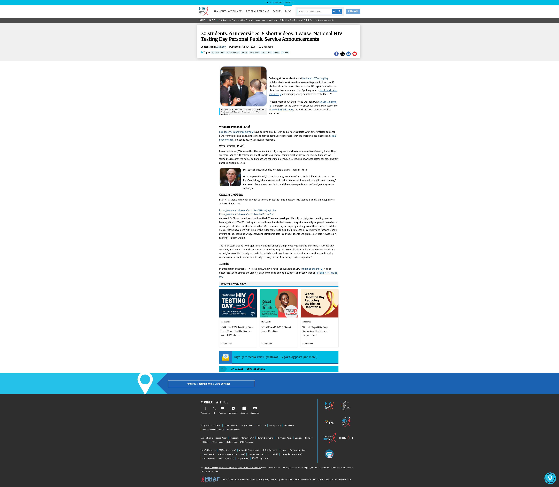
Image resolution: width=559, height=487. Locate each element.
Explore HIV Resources (279, 2)
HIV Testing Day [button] (233, 52)
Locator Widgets (231, 425)
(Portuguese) (291, 454)
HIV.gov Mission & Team (211, 425)
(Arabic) (208, 454)
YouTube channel (311, 268)
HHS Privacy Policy (284, 438)
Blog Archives (247, 425)
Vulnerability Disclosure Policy (214, 438)
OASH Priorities (246, 442)
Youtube (222, 413)
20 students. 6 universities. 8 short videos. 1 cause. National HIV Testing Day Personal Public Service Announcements (276, 20)
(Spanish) (208, 450)
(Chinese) (227, 450)
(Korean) (270, 450)
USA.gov (298, 438)
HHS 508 (205, 442)
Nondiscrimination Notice (213, 429)
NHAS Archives (233, 429)
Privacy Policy (275, 425)
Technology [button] (266, 52)
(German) (226, 458)
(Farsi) (243, 458)
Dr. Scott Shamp (327, 101)
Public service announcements (235, 131)
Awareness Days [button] (218, 52)
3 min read (227, 343)
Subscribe (255, 413)
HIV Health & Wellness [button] (228, 11)
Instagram (233, 413)
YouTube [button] (285, 52)
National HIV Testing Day (315, 78)
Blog (288, 11)
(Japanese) (260, 458)
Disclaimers (289, 425)
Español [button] (353, 11)
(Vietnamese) (249, 450)
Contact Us (261, 425)
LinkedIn (244, 413)
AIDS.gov (221, 46)
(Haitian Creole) (231, 454)
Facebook (205, 413)
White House (218, 442)
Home (202, 20)
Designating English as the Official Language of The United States (233, 467)
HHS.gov (309, 438)
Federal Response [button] (257, 11)
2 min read (309, 343)
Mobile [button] (244, 52)
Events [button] (277, 11)
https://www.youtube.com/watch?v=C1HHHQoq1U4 (246, 210)
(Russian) (297, 450)
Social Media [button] (254, 52)
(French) (255, 454)
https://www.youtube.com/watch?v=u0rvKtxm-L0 (245, 214)
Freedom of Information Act (242, 438)
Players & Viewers (265, 438)
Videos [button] (276, 52)
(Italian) (208, 458)
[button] (337, 11)
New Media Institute (280, 109)
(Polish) (272, 454)
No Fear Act (232, 442)
